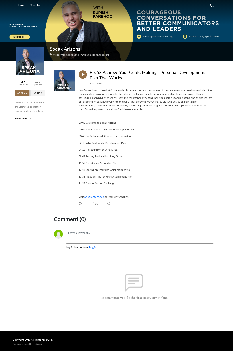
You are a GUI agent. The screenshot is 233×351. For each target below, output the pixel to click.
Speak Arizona (65, 49)
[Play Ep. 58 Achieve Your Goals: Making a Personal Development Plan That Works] (83, 74)
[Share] (108, 204)
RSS (39, 93)
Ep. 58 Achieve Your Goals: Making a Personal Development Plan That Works (147, 75)
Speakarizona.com (94, 196)
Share (24, 93)
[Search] (212, 5)
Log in (92, 247)
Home (20, 5)
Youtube (35, 5)
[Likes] (80, 204)
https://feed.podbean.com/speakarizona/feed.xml (81, 54)
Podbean (37, 343)
